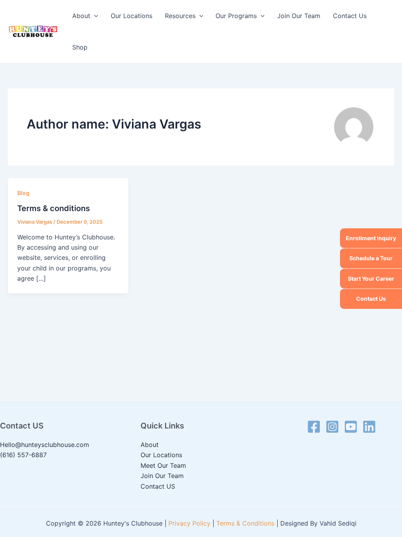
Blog (23, 192)
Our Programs (236, 16)
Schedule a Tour (371, 258)
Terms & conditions (53, 208)
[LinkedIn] (369, 427)
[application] (94, 15)
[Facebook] (314, 427)
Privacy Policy (189, 523)
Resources (180, 16)
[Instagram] (332, 427)
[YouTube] (351, 427)
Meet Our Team (163, 465)
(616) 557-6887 (23, 455)
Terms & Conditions (245, 523)
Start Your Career (371, 278)
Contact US (158, 486)
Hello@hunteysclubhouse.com (44, 445)
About (81, 16)
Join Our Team (298, 16)
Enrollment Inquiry (371, 238)
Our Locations (131, 16)
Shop (80, 47)
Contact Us (371, 298)
